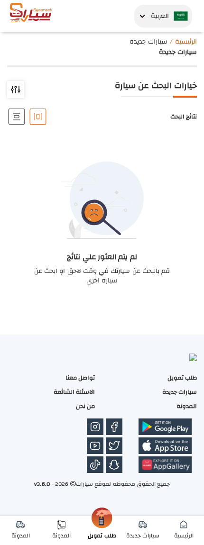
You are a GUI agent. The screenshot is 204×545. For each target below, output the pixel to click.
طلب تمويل (182, 377)
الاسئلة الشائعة (74, 392)
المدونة (186, 406)
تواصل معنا (80, 377)
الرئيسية (186, 42)
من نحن (85, 406)
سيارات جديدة (179, 392)
